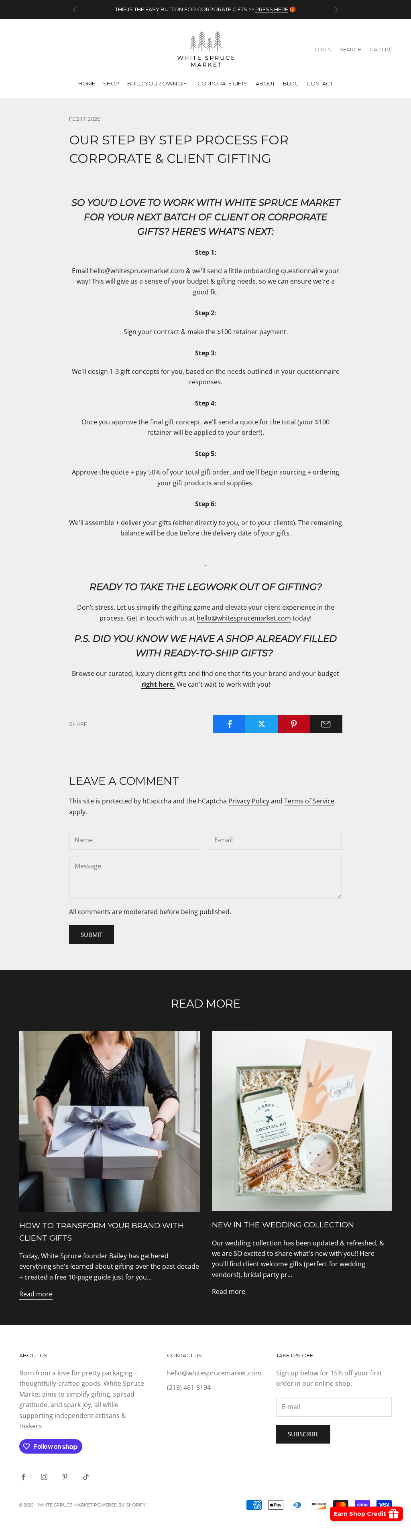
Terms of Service (309, 801)
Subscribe (303, 1434)
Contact (320, 83)
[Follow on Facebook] (23, 1477)
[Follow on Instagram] (44, 1477)
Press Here (271, 9)
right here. (158, 684)
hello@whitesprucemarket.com (137, 270)
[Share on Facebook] (229, 724)
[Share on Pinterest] (294, 724)
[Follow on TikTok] (86, 1477)
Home (86, 83)
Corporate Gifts (222, 83)
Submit (91, 935)
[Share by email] (326, 724)
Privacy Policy (248, 801)
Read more (36, 1294)
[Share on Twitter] (261, 724)
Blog (291, 83)
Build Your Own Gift (158, 83)
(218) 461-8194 (189, 1387)
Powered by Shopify (120, 1505)
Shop (111, 83)
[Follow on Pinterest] (65, 1477)
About (265, 83)
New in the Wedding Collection (283, 1224)
